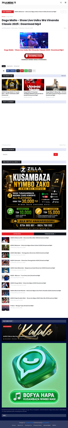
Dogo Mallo (9, 16)
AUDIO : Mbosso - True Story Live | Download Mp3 (25, 275)
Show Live (16, 66)
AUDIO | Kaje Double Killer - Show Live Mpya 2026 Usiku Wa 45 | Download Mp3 (33, 298)
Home (3, 16)
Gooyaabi (46, 422)
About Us (20, 425)
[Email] (30, 70)
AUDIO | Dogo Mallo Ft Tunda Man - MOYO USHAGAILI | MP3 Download (10, 93)
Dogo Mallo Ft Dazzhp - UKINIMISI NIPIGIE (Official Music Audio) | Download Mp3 (33, 93)
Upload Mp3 (46, 425)
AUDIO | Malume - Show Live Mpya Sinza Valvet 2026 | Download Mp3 (31, 245)
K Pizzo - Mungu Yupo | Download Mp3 (21, 306)
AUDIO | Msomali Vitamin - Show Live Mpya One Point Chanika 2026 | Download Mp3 (35, 290)
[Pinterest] (22, 70)
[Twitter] (18, 70)
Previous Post (7, 145)
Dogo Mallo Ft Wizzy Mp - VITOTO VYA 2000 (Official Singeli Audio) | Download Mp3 (56, 93)
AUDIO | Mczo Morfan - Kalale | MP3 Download (19, 336)
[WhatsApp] (26, 70)
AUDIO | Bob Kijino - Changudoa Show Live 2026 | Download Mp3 (36, 12)
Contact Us (28, 425)
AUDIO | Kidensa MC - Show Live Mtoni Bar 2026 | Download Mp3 (29, 238)
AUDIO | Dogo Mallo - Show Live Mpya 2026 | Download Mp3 (28, 283)
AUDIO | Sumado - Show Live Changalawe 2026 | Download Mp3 (29, 260)
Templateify (29, 422)
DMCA (54, 425)
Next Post (62, 145)
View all (63, 75)
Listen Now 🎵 (17, 234)
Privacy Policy (37, 425)
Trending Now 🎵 (50, 234)
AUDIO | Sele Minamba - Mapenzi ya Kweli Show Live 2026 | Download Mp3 (32, 268)
